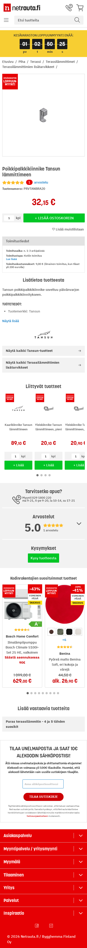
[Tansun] (43, 334)
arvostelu (38, 182)
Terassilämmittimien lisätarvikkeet (28, 67)
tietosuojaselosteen (37, 816)
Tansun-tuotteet (29, 350)
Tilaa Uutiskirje (43, 797)
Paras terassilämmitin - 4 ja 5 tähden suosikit (35, 724)
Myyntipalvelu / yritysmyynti (30, 849)
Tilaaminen (14, 875)
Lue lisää (11, 259)
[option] (51, 632)
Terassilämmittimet (61, 61)
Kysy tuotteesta (43, 558)
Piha (22, 61)
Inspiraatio (14, 913)
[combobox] (48, 20)
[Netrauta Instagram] (51, 925)
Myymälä (12, 862)
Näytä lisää (10, 321)
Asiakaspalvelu (18, 835)
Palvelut (11, 900)
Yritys (9, 888)
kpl (23, 456)
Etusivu (8, 61)
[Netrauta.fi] (22, 8)
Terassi (36, 61)
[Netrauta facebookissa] (37, 925)
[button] (6, 20)
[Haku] (77, 20)
